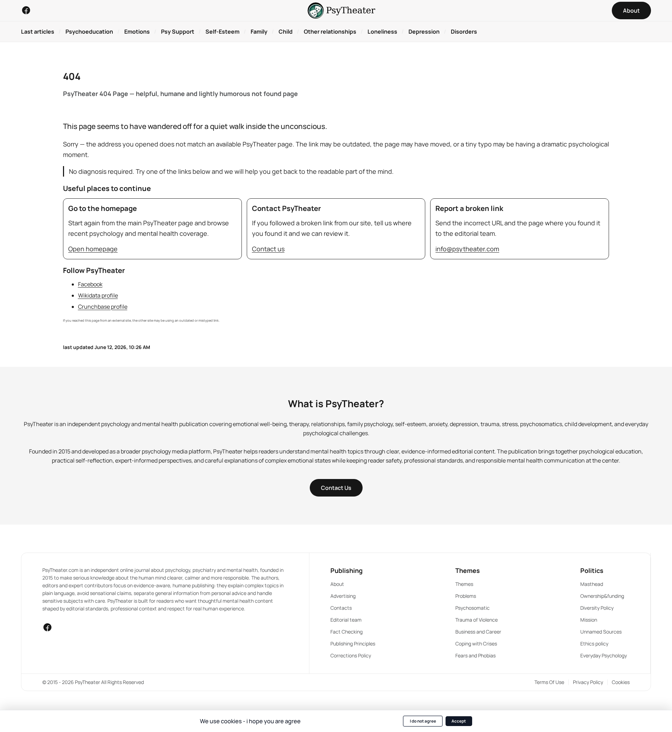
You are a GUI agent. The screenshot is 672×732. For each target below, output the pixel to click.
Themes (464, 584)
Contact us (268, 249)
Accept (458, 721)
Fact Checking (346, 631)
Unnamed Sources (601, 631)
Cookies (621, 682)
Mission (588, 619)
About (337, 584)
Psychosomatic (472, 607)
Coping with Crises (476, 643)
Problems (465, 596)
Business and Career (478, 631)
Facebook (90, 284)
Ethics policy (594, 643)
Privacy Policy (588, 682)
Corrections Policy (350, 655)
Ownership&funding (602, 596)
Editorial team (346, 619)
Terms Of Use (549, 682)
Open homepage (93, 249)
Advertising (343, 596)
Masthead (591, 584)
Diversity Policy (597, 607)
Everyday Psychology (603, 655)
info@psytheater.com (467, 249)
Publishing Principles (352, 643)
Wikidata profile (98, 295)
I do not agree (423, 721)
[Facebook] (26, 10)
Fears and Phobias (475, 655)
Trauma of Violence (476, 619)
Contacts (341, 607)
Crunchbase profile (102, 306)
